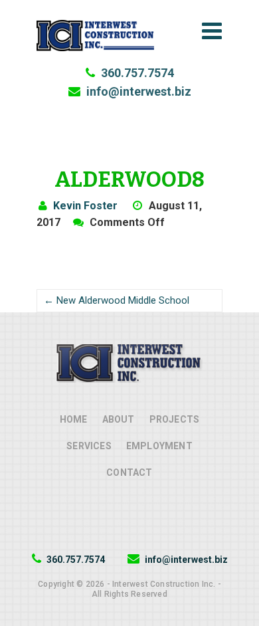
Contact (129, 472)
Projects (174, 419)
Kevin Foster (85, 205)
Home (74, 419)
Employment (159, 446)
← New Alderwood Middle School (116, 300)
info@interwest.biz (137, 91)
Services (89, 446)
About (118, 419)
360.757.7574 (136, 73)
